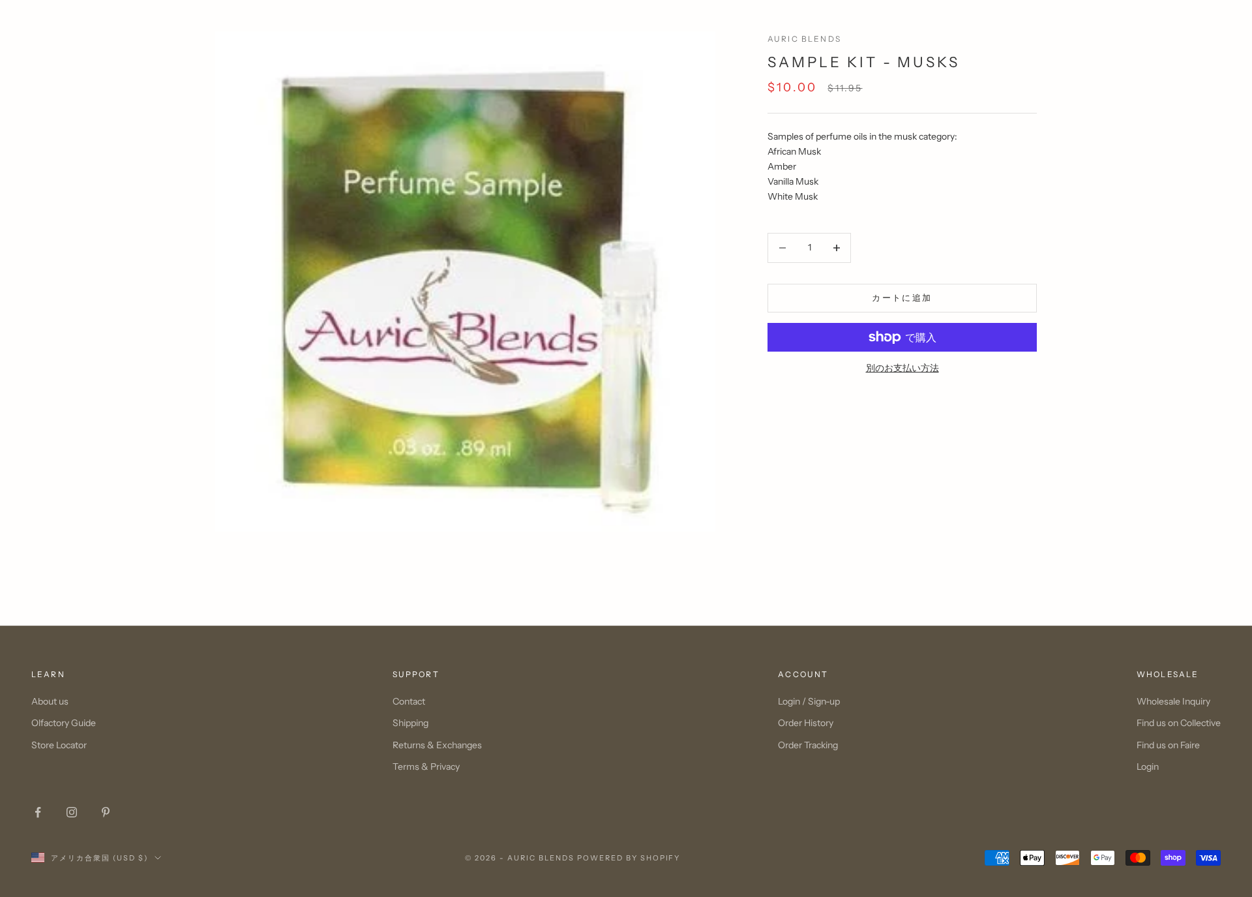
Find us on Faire (1168, 745)
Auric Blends (804, 39)
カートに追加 (902, 297)
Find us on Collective (1179, 723)
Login (1148, 766)
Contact (409, 701)
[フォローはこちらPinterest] (105, 812)
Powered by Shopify (629, 857)
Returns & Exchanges (437, 745)
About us (49, 701)
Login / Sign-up (809, 701)
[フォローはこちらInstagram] (71, 812)
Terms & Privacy (426, 766)
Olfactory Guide (63, 723)
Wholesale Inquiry (1173, 701)
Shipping (410, 723)
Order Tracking (808, 745)
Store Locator (59, 745)
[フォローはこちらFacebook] (37, 812)
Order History (805, 723)
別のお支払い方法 (902, 368)
